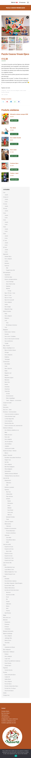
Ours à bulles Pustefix (15, 137)
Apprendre (5, 254)
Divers (9, 505)
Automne (8, 592)
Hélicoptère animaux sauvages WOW (19, 114)
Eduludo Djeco (8, 256)
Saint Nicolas (8, 613)
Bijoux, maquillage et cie (8, 348)
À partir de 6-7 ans (9, 558)
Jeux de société (7, 544)
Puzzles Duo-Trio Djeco (10, 688)
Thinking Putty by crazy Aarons (12, 476)
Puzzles (3, 92)
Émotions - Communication (9, 412)
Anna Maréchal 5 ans (10, 567)
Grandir (8, 601)
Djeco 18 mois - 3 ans (10, 293)
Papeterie (5, 667)
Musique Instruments (8, 631)
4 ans (4, 226)
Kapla (6, 370)
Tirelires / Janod (14, 173)
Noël (7, 608)
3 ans (4, 220)
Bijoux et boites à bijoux (10, 350)
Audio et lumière (7, 311)
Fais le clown (13, 149)
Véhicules (7, 92)
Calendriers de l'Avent (10, 647)
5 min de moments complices (12, 414)
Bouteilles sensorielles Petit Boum (13, 457)
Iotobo (6, 304)
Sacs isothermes (9, 341)
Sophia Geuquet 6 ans (10, 574)
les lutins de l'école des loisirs (12, 590)
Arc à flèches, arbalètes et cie (12, 430)
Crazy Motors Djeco (11, 539)
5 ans (4, 233)
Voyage (6, 343)
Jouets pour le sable (9, 448)
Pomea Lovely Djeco (11, 533)
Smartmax (7, 389)
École (7, 597)
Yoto (6, 327)
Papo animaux (9, 496)
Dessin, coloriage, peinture (11, 279)
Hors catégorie (16, 90)
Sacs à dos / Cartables (10, 336)
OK (16, 755)
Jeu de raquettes (9, 441)
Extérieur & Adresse (8, 428)
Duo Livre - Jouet (7, 409)
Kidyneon (7, 318)
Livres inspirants (8, 421)
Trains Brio (7, 391)
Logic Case (7, 658)
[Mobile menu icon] (28, 2)
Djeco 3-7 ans (8, 295)
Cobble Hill (7, 677)
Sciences (7, 265)
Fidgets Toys (8, 460)
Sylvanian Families (10, 517)
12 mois (5, 204)
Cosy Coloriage (9, 281)
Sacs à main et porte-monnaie (12, 338)
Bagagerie (5, 329)
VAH (7, 485)
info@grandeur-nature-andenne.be (9, 719)
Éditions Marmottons (10, 587)
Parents (8, 610)
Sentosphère (8, 471)
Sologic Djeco (8, 665)
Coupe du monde (7, 402)
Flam (7, 322)
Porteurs (7, 626)
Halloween (8, 482)
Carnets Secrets (8, 670)
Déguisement (8, 480)
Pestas (6, 384)
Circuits (8, 393)
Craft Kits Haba (8, 277)
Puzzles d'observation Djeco (11, 686)
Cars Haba (8, 537)
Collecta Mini (9, 494)
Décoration (5, 407)
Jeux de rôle (6, 478)
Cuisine (5, 405)
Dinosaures (10, 503)
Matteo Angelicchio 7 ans (11, 571)
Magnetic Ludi (8, 373)
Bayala (9, 501)
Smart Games (8, 663)
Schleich (8, 498)
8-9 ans (5, 247)
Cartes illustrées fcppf (10, 416)
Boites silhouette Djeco (10, 674)
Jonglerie (7, 446)
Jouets (21, 90)
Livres (6, 201)
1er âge (9, 290)
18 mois (8, 90)
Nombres (7, 263)
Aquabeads (7, 274)
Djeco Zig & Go (8, 368)
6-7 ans (5, 240)
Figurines (7, 489)
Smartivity (7, 386)
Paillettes (7, 357)
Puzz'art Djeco (8, 683)
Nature (7, 606)
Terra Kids (7, 642)
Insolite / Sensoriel (7, 455)
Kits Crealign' (8, 306)
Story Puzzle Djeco (9, 690)
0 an (4, 192)
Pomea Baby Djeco (10, 530)
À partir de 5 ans (8, 555)
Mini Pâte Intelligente (9, 466)
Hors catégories (8, 354)
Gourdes (7, 334)
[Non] (29, 753)
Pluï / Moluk (13, 128)
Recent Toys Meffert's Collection (12, 661)
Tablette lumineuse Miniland (11, 473)
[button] (27, 17)
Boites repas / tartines (10, 332)
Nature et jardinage (7, 633)
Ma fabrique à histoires (11, 325)
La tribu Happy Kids (9, 418)
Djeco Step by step (10, 284)
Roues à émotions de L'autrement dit (13, 425)
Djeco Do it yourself (9, 300)
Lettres (6, 261)
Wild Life (10, 514)
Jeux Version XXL (7, 562)
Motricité (5, 619)
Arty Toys (8, 492)
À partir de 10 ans (9, 546)
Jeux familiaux (8, 444)
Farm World (10, 510)
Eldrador (9, 507)
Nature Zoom (8, 640)
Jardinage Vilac (8, 638)
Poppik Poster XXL (10, 270)
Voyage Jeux (6, 695)
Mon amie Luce (7, 617)
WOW (7, 542)
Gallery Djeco (8, 679)
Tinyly (7, 519)
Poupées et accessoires (10, 528)
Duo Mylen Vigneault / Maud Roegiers (13, 583)
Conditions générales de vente (8, 722)
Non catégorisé (7, 649)
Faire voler (7, 437)
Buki (7, 268)
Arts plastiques (6, 272)
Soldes (4, 693)
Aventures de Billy (10, 594)
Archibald (7, 578)
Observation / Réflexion (8, 651)
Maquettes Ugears (9, 377)
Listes (4, 565)
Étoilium (6, 654)
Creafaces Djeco (14, 163)
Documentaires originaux (10, 581)
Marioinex (7, 380)
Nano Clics (7, 382)
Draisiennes (7, 622)
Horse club (10, 512)
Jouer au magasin (9, 521)
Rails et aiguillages (10, 398)
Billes (6, 432)
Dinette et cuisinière (9, 487)
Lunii (6, 320)
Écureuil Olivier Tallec (9, 585)
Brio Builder (7, 364)
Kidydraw (8, 286)
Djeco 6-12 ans (8, 297)
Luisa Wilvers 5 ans (9, 569)
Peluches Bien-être (9, 423)
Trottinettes (7, 629)
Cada (6, 366)
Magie (4, 615)
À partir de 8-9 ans (9, 560)
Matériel (8, 288)
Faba (6, 313)
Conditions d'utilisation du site (8, 721)
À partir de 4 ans (8, 553)
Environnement (9, 396)
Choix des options (14, 179)
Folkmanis (8, 526)
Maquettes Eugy (8, 309)
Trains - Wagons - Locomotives (13, 400)
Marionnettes (8, 523)
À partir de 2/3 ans (9, 549)
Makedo (6, 375)
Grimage (7, 352)
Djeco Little (8, 551)
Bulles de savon (8, 434)
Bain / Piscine (6, 345)
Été (7, 599)
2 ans (11, 90)
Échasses (7, 624)
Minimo (6, 453)
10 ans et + (6, 197)
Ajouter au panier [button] (14, 120)
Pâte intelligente (8, 469)
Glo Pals (7, 462)
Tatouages (7, 359)
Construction (6, 361)
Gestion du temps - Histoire (9, 450)
